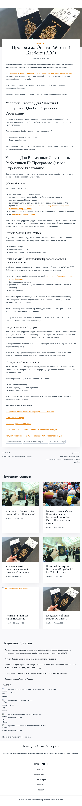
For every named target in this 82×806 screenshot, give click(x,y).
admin (36, 58)
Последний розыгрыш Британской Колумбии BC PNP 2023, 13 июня (59, 569)
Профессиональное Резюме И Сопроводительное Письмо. (30, 411)
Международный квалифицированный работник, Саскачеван (17, 569)
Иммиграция (41, 43)
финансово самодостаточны (23, 214)
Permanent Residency (14, 441)
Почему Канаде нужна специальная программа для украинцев (30, 659)
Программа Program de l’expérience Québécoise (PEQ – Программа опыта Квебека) (39, 73)
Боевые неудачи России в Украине (19, 679)
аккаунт (41, 790)
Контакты (41, 784)
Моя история (41, 779)
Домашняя (41, 769)
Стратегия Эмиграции (15, 417)
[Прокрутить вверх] (77, 798)
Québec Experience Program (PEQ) (35, 441)
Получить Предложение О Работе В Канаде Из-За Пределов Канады (34, 436)
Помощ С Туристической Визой (18, 423)
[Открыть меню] (77, 4)
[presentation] (20, 494)
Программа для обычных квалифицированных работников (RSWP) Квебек (63, 457)
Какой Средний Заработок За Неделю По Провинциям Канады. (31, 430)
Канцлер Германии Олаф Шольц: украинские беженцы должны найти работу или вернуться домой (59, 517)
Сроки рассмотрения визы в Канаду (17, 455)
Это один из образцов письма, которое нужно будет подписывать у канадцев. (36, 673)
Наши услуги (39, 774)
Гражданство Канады (57, 441)
